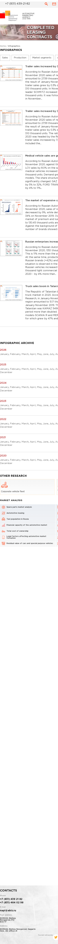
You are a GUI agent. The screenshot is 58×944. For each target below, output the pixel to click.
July (52, 355)
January (4, 355)
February (15, 355)
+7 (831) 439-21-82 (13, 3)
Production (20, 59)
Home (3, 47)
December (6, 373)
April (33, 355)
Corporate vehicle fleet (13, 492)
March (25, 355)
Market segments (41, 59)
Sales (5, 59)
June (45, 355)
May (39, 355)
